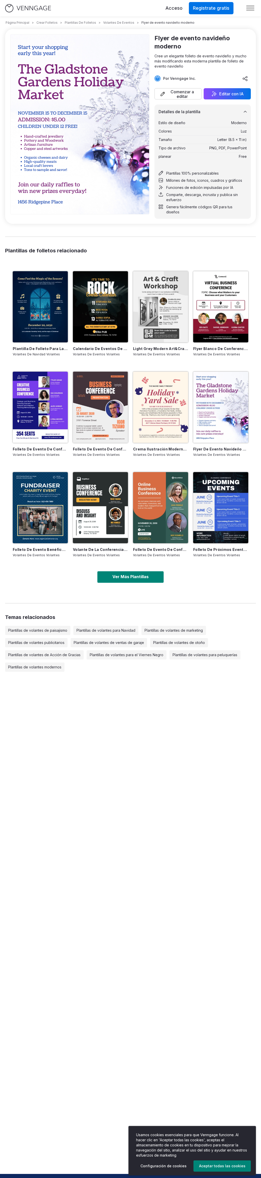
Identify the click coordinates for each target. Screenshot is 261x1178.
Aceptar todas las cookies (222, 1166)
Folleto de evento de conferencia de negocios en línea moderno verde (160, 549)
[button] (178, 93)
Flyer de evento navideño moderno (220, 449)
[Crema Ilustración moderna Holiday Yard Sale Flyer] (160, 407)
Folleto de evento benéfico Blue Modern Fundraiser (40, 549)
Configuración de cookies (163, 1166)
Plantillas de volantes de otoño (179, 642)
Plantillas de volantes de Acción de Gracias (44, 655)
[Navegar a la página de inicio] (28, 8)
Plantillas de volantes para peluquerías (205, 655)
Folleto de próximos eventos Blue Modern (220, 549)
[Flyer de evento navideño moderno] (220, 407)
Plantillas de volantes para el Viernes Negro (126, 655)
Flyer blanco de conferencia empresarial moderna (220, 348)
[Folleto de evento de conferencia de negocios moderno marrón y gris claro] (100, 407)
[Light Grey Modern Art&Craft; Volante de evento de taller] (160, 306)
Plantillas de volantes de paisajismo (37, 630)
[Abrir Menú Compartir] (245, 78)
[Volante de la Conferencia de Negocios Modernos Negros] (100, 507)
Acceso (173, 8)
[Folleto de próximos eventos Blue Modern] (220, 507)
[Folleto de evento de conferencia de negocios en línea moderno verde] (160, 507)
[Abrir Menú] (250, 8)
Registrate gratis (211, 8)
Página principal (17, 22)
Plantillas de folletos (80, 22)
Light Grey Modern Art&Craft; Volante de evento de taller (160, 348)
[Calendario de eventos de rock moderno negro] (100, 306)
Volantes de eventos (118, 22)
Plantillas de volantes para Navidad (105, 630)
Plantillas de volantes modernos (34, 667)
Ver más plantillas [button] (130, 576)
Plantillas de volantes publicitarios (36, 642)
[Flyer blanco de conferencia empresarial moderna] (220, 306)
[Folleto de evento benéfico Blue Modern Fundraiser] (40, 507)
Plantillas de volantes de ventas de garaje (109, 642)
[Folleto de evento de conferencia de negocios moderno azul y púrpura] (40, 407)
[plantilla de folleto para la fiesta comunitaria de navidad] (40, 306)
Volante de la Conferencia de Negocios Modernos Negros (100, 549)
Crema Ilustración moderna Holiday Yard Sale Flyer (160, 449)
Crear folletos (47, 22)
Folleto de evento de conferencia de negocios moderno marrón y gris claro (100, 449)
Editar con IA (231, 93)
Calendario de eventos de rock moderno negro (100, 348)
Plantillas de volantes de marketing (174, 630)
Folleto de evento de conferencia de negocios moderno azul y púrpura (40, 449)
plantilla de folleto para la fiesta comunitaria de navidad (40, 348)
